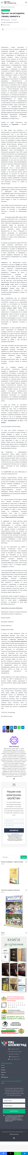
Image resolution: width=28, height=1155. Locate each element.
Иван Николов (6, 19)
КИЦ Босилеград (14, 1134)
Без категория (11, 7)
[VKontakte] (15, 727)
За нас (3, 1067)
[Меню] (2, 3)
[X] (7, 727)
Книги (2, 1074)
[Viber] (4, 730)
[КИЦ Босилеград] (10, 2)
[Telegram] (22, 727)
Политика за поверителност (15, 840)
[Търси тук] (26, 3)
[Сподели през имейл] (7, 730)
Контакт (3, 1070)
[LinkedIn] (11, 727)
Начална (4, 7)
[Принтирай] (11, 730)
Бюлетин (3, 1072)
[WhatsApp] (19, 727)
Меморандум (4, 1077)
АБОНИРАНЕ (14, 830)
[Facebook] (4, 727)
